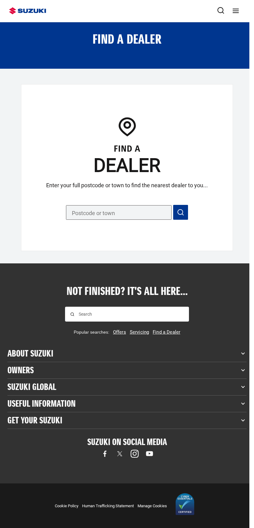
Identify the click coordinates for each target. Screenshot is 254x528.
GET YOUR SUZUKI (34, 420)
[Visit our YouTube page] (149, 453)
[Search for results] (72, 314)
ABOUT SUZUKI (30, 353)
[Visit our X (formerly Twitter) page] (119, 453)
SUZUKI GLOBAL (31, 387)
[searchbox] (131, 314)
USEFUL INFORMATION (41, 403)
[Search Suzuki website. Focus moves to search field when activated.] (221, 11)
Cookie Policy (66, 506)
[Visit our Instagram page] (134, 453)
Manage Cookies (152, 506)
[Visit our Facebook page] (104, 453)
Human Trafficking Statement (108, 506)
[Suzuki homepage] (27, 11)
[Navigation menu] (236, 11)
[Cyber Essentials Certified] (185, 505)
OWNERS (20, 370)
